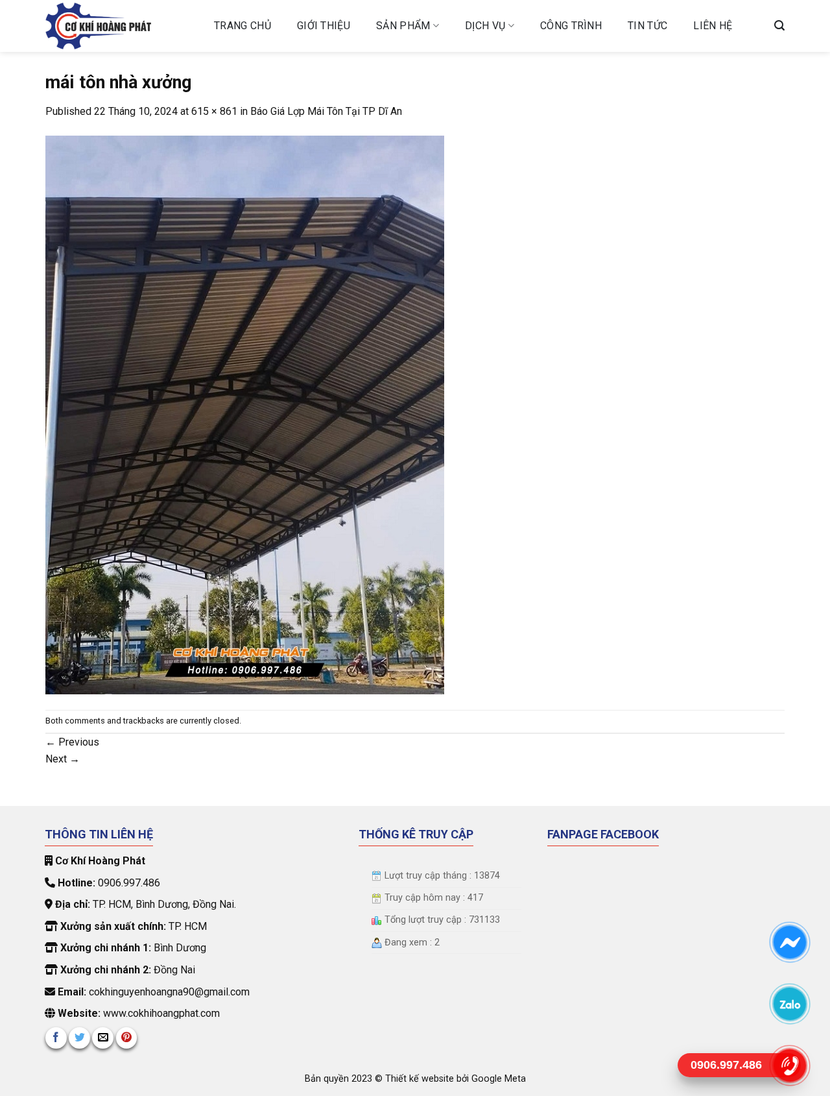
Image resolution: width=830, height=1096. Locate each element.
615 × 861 (214, 111)
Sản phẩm (403, 25)
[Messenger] (790, 941)
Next (62, 759)
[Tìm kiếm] (779, 25)
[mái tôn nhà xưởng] (244, 414)
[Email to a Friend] (102, 1038)
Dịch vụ (485, 25)
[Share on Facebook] (56, 1038)
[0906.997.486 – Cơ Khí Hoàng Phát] (120, 26)
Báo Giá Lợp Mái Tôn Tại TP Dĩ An (326, 111)
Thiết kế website (420, 1078)
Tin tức (647, 25)
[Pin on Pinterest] (126, 1038)
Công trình (571, 25)
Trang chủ (242, 25)
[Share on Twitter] (79, 1038)
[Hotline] (790, 1065)
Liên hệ (712, 25)
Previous (72, 742)
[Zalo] (790, 1003)
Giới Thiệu (323, 25)
